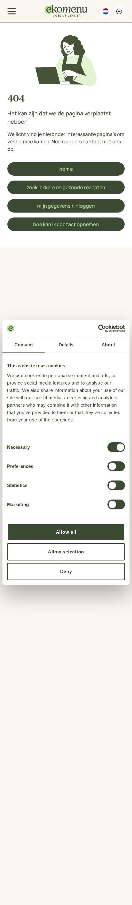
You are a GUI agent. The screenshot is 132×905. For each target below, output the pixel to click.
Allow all (66, 532)
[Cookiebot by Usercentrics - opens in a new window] (98, 329)
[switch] (116, 466)
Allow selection (66, 551)
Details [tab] (66, 344)
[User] (119, 11)
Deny (66, 571)
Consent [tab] (23, 344)
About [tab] (108, 344)
